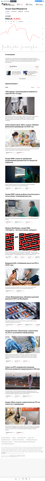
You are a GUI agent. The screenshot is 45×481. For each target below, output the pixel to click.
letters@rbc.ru (3, 452)
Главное (16, 479)
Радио (29, 479)
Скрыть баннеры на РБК (21, 437)
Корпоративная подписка (6, 439)
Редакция (14, 437)
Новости (12, 128)
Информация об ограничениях (18, 439)
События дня (14, 231)
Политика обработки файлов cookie (7, 443)
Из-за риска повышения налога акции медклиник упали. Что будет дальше (16, 72)
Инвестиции (6, 1)
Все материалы (22, 78)
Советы (26, 479)
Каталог (23, 479)
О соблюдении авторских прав (31, 439)
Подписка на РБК (31, 437)
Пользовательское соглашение (6, 441)
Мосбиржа (12, 455)
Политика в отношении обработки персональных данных (24, 441)
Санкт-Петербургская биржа (20, 455)
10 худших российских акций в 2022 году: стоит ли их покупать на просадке (32, 73)
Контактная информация (5, 437)
